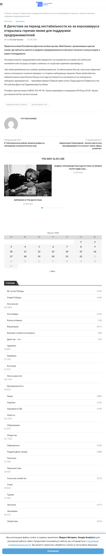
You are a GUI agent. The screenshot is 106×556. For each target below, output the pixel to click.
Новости (11, 415)
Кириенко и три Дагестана (28, 200)
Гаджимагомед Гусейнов (16, 104)
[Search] (104, 4)
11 (25, 251)
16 (95, 251)
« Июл (52, 271)
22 (81, 256)
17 (11, 256)
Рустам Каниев (16, 39)
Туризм (10, 494)
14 (67, 251)
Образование (13, 425)
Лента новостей (14, 376)
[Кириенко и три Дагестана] (28, 180)
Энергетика (54, 521)
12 (39, 251)
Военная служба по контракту (54, 333)
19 (39, 256)
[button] (8, 186)
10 (11, 251)
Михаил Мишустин (39, 104)
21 (67, 256)
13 (53, 251)
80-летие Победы (54, 291)
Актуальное (12, 304)
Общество (12, 435)
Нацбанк (54, 402)
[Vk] (94, 4)
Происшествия (14, 468)
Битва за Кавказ (54, 320)
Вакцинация (54, 326)
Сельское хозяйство (54, 478)
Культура (11, 366)
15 (81, 251)
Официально (54, 445)
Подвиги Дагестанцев (54, 451)
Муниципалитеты (15, 386)
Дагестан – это (54, 339)
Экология (54, 504)
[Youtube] (91, 4)
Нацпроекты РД (54, 408)
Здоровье (11, 345)
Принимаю (53, 551)
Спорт (10, 484)
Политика (11, 458)
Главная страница (11, 13)
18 (25, 256)
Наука (54, 396)
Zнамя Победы (54, 297)
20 (53, 256)
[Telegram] (97, 4)
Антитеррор (54, 314)
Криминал (11, 355)
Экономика (12, 511)
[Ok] (100, 4)
